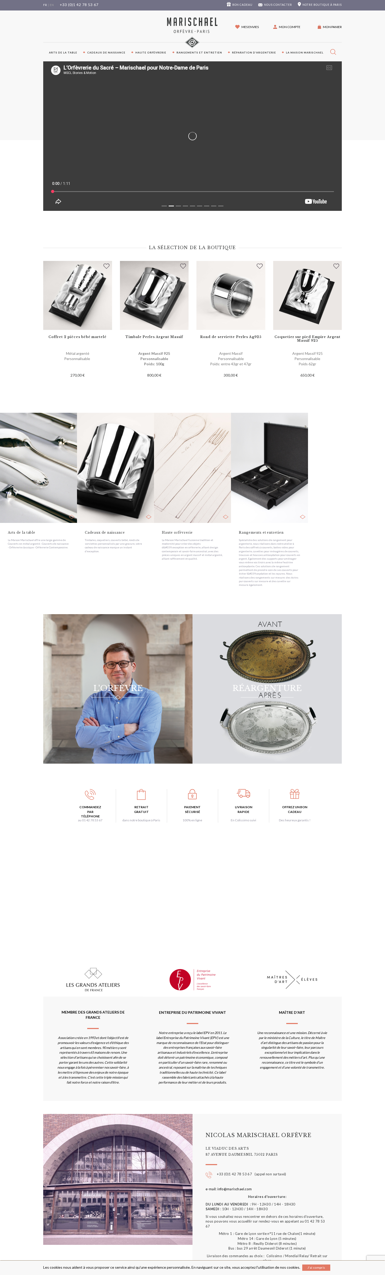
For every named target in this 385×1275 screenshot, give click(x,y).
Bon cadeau (242, 4)
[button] (286, 27)
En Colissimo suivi (243, 820)
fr (45, 5)
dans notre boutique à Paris (141, 820)
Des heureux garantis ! (295, 820)
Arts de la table (63, 52)
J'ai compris (316, 1267)
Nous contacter (278, 4)
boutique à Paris (322, 4)
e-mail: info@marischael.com (229, 1189)
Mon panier (332, 27)
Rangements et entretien (199, 52)
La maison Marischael (304, 52)
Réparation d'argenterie (254, 52)
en (52, 5)
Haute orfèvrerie (150, 52)
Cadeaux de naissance (106, 52)
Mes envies (250, 27)
